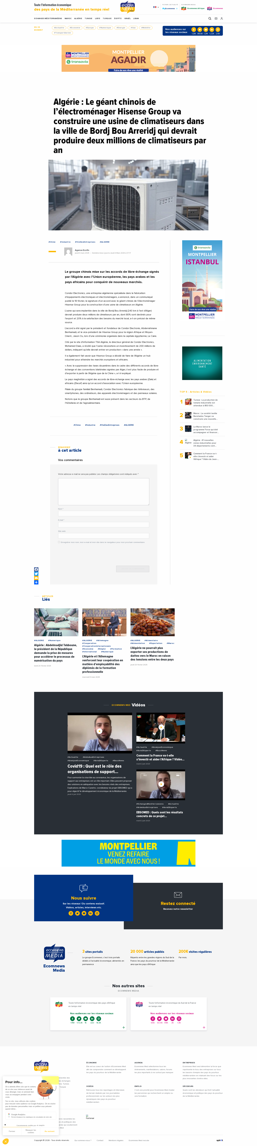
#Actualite (59, 28)
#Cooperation (89, 643)
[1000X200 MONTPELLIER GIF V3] (128, 853)
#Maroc (170, 643)
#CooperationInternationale (96, 646)
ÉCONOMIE (91, 1063)
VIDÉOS (90, 1086)
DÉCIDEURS (188, 1086)
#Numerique (105, 28)
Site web (62, 531)
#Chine (52, 242)
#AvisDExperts (101, 761)
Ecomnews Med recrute (139, 1140)
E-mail (61, 520)
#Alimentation (138, 643)
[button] (5, 1141)
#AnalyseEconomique (78, 761)
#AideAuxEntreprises (93, 757)
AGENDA (139, 1063)
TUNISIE (88, 18)
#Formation (116, 649)
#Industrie (65, 242)
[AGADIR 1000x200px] (129, 58)
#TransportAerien (62, 33)
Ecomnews (168, 8)
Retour (12, 1132)
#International (89, 652)
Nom (60, 509)
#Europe (90, 28)
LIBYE (97, 18)
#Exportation (155, 643)
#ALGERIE (104, 242)
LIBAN (136, 18)
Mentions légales (116, 1140)
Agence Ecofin (82, 250)
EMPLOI (138, 1086)
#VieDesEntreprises (85, 242)
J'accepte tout (30, 1132)
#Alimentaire (151, 640)
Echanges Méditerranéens (48, 18)
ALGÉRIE (78, 18)
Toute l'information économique (71, 7)
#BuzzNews (118, 761)
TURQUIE (107, 18)
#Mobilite (145, 28)
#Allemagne (102, 640)
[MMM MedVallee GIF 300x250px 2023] (202, 363)
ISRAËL (127, 18)
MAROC (68, 18)
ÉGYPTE (118, 18)
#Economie (75, 28)
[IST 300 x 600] (202, 280)
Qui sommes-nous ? (82, 1140)
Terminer (49, 1132)
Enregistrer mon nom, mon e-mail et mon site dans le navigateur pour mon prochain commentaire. (103, 542)
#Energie (121, 28)
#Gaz (133, 28)
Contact (100, 1140)
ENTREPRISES (189, 1063)
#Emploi (102, 649)
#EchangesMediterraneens (149, 804)
